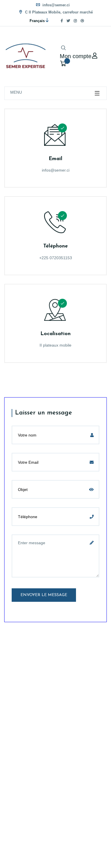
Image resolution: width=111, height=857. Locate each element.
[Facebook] (61, 21)
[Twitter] (68, 21)
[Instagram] (75, 21)
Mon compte (75, 55)
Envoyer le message (43, 595)
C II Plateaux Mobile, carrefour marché (58, 12)
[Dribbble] (82, 21)
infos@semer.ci (55, 5)
